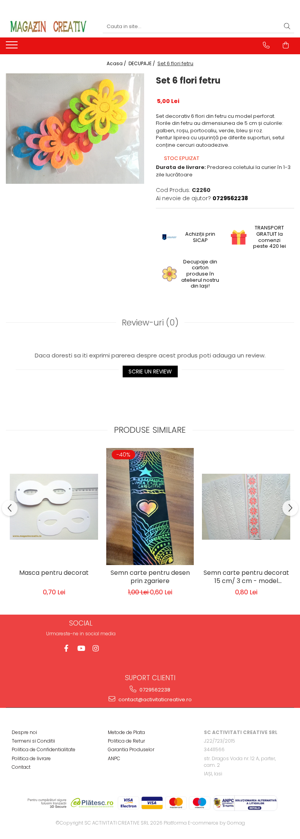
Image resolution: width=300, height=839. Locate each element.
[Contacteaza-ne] (266, 45)
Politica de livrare (31, 758)
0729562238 (154, 689)
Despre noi (24, 732)
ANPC (114, 758)
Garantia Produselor (131, 749)
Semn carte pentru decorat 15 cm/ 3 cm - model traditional (246, 577)
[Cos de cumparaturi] (285, 45)
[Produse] (13, 47)
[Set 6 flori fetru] (75, 128)
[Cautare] (287, 26)
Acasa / (117, 63)
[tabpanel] (75, 128)
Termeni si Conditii (33, 741)
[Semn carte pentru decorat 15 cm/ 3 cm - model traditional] (246, 507)
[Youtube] (81, 648)
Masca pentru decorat (54, 573)
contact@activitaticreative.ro (154, 699)
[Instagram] (96, 648)
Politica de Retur (126, 741)
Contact (21, 767)
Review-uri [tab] (150, 322)
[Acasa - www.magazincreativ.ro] (48, 27)
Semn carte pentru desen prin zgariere (150, 577)
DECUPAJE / (142, 63)
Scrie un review (150, 371)
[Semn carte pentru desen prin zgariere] (150, 506)
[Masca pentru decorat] (54, 507)
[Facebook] (66, 648)
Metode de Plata (126, 732)
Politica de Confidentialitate (43, 749)
